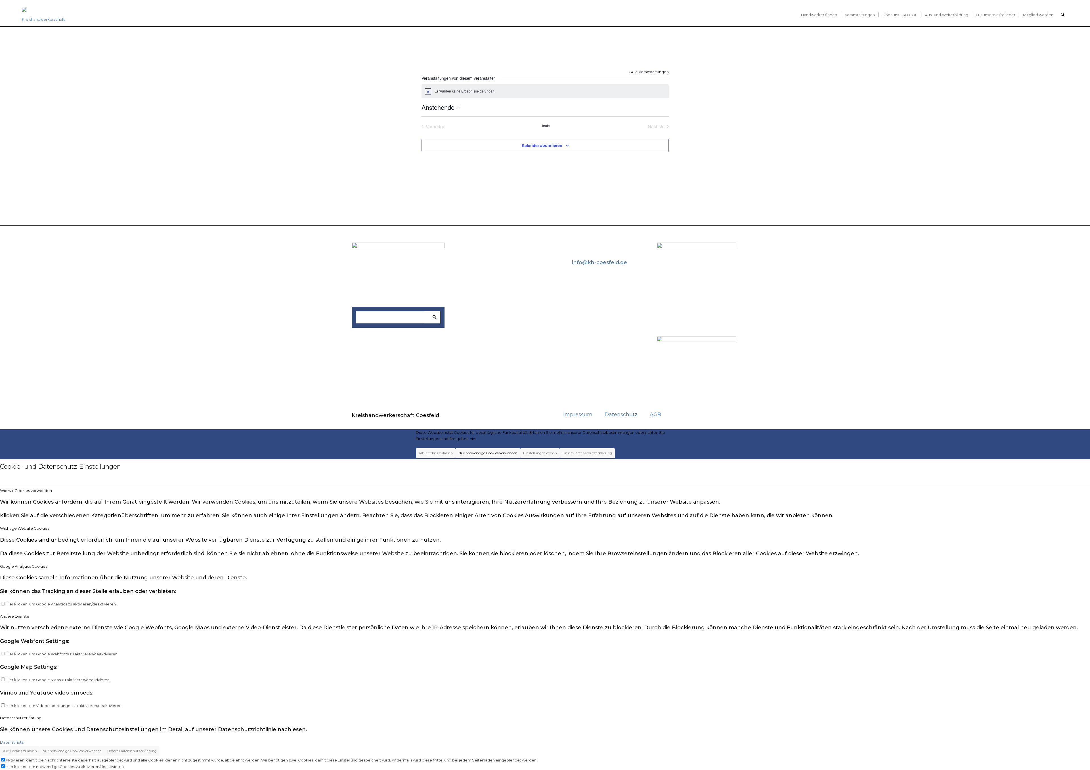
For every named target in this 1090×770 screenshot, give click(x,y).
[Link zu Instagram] (710, 414)
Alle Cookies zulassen (436, 453)
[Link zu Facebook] (677, 414)
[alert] (545, 91)
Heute (545, 125)
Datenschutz (12, 742)
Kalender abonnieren (542, 145)
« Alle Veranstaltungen (648, 72)
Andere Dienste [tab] (14, 616)
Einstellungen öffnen (540, 453)
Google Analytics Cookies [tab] (23, 566)
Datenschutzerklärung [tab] (20, 718)
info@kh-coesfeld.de (599, 262)
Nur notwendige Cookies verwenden (487, 453)
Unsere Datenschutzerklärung (587, 453)
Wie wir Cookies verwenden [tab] (26, 490)
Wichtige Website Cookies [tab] (24, 528)
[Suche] (1062, 15)
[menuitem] (819, 15)
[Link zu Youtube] (693, 414)
